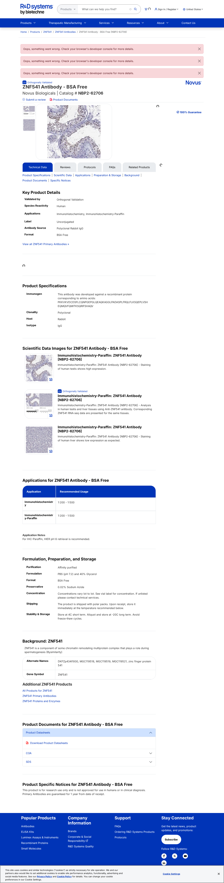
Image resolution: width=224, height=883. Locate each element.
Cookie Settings (171, 874)
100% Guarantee (191, 112)
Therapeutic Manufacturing (65, 23)
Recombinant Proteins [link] (34, 843)
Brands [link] (72, 831)
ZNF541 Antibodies (65, 31)
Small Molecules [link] (31, 848)
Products (25, 23)
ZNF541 (47, 31)
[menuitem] (23, 32)
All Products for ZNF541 (37, 690)
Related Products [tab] (139, 167)
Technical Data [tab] (38, 167)
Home (23, 31)
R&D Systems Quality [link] (81, 846)
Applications (82, 175)
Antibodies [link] (27, 826)
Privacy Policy (44, 876)
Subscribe (171, 839)
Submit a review (35, 99)
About (160, 23)
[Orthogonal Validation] (37, 82)
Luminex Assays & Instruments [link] (39, 837)
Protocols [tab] (90, 167)
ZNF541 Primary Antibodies (39, 696)
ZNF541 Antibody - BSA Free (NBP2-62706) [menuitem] (103, 31)
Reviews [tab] (65, 167)
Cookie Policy (64, 876)
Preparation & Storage (107, 175)
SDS (28, 761)
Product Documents (65, 99)
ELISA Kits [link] (27, 831)
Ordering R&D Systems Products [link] (134, 831)
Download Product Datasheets (49, 743)
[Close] (199, 48)
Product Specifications (36, 175)
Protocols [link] (120, 837)
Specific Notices (60, 180)
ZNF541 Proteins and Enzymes (41, 701)
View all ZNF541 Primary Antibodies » (45, 244)
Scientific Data (63, 175)
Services (104, 23)
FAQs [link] (118, 826)
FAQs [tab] (112, 167)
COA (28, 753)
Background (131, 175)
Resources (133, 23)
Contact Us (188, 23)
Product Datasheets (38, 732)
